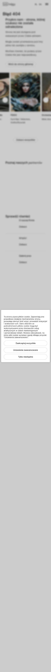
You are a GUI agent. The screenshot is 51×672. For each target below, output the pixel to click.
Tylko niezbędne (25, 357)
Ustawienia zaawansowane (25, 350)
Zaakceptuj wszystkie (25, 343)
